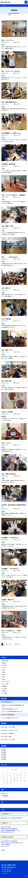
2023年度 (3, 754)
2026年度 (3, 749)
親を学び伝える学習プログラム (7, 832)
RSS (4, 850)
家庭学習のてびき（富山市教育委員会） (9, 828)
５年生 (3, 677)
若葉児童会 (4, 686)
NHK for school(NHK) (6, 827)
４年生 (3, 674)
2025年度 (3, 750)
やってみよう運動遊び (5, 844)
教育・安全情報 (5, 660)
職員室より (4, 663)
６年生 (3, 679)
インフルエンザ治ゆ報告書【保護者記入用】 (12, 711)
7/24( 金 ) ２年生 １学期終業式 (7, 733)
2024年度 (3, 752)
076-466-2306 (7, 869)
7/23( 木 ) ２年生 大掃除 (6, 736)
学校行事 (4, 665)
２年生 (3, 670)
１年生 (3, 667)
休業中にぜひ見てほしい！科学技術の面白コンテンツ (12, 842)
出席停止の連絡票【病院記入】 (9, 709)
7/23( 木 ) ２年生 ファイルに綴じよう (8, 739)
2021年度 (3, 757)
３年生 (3, 672)
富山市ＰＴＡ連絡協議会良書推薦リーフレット (10, 830)
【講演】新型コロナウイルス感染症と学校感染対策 (11, 818)
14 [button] (17, 644)
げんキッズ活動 (5, 684)
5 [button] (9, 644)
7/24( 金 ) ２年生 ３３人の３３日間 (8, 727)
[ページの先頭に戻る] (26, 876)
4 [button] (7, 644)
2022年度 (3, 756)
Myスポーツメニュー (5, 846)
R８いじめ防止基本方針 (10, 718)
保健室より (4, 691)
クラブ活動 (4, 688)
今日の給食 (4, 693)
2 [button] (4, 644)
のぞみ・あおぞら (5, 681)
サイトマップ (5, 873)
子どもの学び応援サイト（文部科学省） (9, 841)
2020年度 (3, 759)
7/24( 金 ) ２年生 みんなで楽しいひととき (9, 730)
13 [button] (15, 644)
